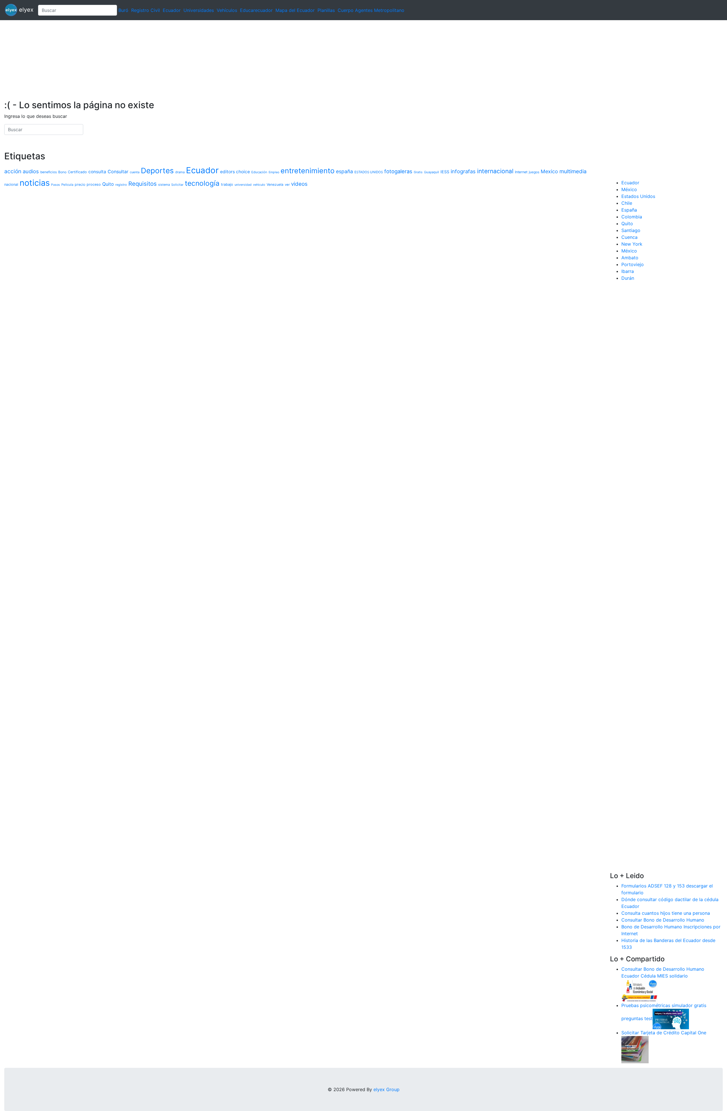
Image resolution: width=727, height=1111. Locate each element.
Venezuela (275, 184)
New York (631, 244)
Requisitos (142, 183)
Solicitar (177, 185)
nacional (11, 184)
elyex (25, 9)
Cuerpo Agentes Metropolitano (371, 10)
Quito (108, 184)
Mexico (549, 171)
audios (31, 171)
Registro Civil (145, 10)
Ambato (629, 257)
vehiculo (259, 185)
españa (344, 171)
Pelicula (67, 185)
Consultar (118, 171)
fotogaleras (398, 171)
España (629, 210)
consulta (97, 171)
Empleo (274, 172)
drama (180, 172)
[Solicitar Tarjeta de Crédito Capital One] (635, 1049)
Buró (123, 10)
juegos (534, 172)
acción (12, 171)
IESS (444, 171)
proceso (94, 184)
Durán (627, 278)
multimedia (573, 171)
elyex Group (386, 1089)
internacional (495, 171)
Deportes (157, 170)
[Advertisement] (170, 60)
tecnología (202, 183)
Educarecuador (256, 10)
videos (299, 184)
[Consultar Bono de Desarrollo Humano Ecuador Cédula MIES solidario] (639, 990)
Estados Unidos (638, 196)
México (629, 189)
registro (121, 185)
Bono (62, 172)
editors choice (235, 171)
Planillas (326, 10)
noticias (35, 183)
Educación (259, 172)
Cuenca (629, 237)
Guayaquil (431, 172)
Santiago (630, 230)
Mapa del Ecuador (295, 10)
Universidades (198, 10)
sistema (164, 185)
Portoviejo (632, 264)
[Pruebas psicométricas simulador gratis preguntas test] (671, 1018)
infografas (463, 171)
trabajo (227, 184)
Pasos (55, 185)
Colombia (631, 217)
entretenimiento (308, 170)
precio (80, 184)
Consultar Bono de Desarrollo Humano (662, 920)
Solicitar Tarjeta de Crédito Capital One (663, 1032)
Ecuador (172, 10)
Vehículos (227, 10)
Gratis (418, 172)
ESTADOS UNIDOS (368, 172)
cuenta (134, 172)
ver (287, 185)
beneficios (48, 172)
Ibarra (627, 271)
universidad (243, 185)
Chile (626, 203)
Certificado (77, 172)
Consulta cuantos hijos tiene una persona (665, 913)
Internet (521, 172)
